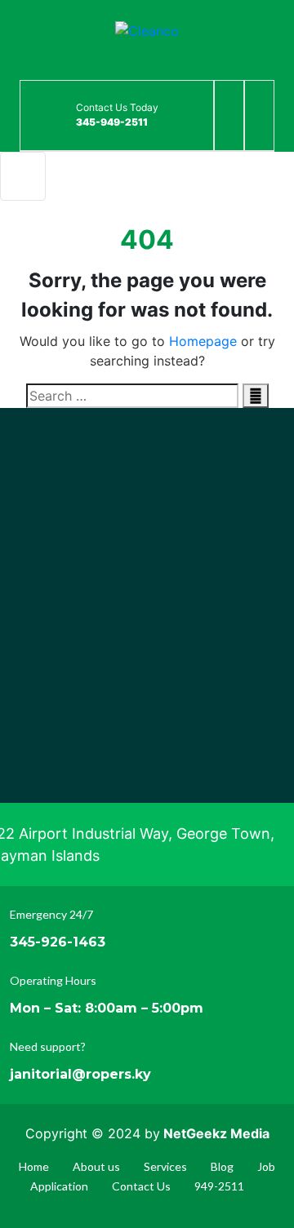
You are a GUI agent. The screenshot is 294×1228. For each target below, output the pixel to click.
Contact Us (141, 1186)
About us (96, 1166)
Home (34, 1166)
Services (165, 1166)
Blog (222, 1166)
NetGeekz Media (216, 1133)
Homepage (203, 341)
